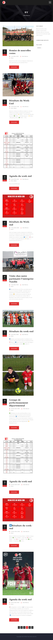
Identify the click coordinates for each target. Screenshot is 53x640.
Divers (12, 58)
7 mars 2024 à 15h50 (15, 284)
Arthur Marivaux (25, 56)
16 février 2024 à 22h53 (15, 484)
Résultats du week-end (21, 331)
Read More (14, 67)
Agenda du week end (20, 176)
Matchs (15, 108)
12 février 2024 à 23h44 (15, 531)
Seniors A (39, 47)
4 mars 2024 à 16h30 (15, 334)
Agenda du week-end (20, 481)
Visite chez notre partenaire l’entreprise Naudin (21, 279)
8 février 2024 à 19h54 (15, 602)
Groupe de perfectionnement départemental (18, 403)
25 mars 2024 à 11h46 (15, 106)
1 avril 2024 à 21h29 (14, 56)
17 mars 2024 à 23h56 (15, 227)
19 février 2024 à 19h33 (15, 408)
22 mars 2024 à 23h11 (15, 179)
